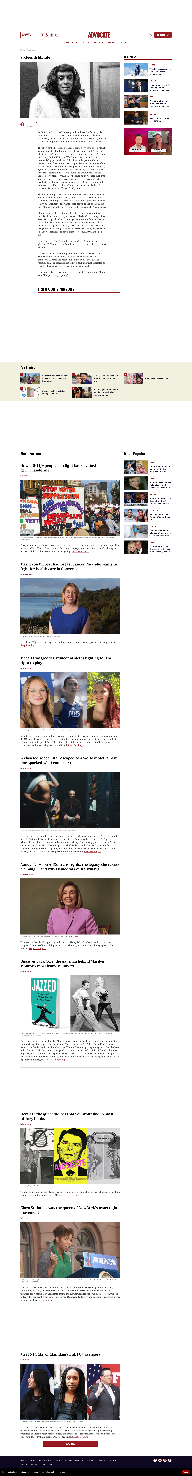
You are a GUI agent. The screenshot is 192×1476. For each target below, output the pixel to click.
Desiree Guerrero (26, 668)
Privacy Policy (44, 1472)
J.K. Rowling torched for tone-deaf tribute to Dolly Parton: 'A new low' (160, 470)
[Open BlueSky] (47, 35)
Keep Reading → (80, 551)
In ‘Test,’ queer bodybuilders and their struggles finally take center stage (106, 392)
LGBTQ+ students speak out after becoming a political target (106, 378)
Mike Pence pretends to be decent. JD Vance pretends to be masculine (160, 73)
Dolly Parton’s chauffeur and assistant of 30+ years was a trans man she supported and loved (160, 487)
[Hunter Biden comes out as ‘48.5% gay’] (136, 118)
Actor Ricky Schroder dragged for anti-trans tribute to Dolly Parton (159, 549)
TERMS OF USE (102, 1460)
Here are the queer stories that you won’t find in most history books (66, 1116)
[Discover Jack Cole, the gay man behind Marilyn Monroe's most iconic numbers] (70, 1003)
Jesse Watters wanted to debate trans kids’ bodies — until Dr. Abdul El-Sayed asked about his (160, 503)
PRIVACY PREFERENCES (88, 1460)
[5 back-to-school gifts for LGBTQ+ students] (30, 392)
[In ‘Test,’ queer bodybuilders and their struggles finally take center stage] (82, 392)
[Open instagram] (57, 35)
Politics (69, 42)
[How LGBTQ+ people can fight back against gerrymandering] (70, 507)
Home (22, 50)
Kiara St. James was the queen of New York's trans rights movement (69, 1210)
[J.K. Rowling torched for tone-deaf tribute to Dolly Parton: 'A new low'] (136, 467)
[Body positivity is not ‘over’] (133, 378)
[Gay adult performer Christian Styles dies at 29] (136, 515)
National (152, 81)
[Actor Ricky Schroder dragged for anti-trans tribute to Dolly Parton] (136, 547)
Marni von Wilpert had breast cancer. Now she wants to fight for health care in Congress (68, 566)
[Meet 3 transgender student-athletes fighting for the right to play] (70, 700)
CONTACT (23, 1460)
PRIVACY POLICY (74, 1460)
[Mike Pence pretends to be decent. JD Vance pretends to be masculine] (136, 69)
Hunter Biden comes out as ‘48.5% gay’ (160, 119)
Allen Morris (25, 475)
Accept (185, 1472)
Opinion (123, 42)
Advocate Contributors (34, 123)
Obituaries (153, 510)
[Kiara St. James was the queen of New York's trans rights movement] (70, 1250)
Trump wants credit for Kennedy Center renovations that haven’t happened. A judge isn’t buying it (160, 90)
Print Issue (31, 50)
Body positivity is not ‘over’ (157, 378)
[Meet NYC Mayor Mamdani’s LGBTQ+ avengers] (70, 1391)
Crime (151, 97)
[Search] (151, 35)
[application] (148, 141)
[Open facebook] (42, 35)
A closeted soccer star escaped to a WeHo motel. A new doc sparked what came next (68, 760)
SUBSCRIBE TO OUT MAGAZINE (26, 35)
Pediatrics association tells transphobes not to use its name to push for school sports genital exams (160, 535)
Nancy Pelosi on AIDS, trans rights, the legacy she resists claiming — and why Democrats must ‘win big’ (69, 867)
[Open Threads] (52, 35)
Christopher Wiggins (27, 574)
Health (97, 42)
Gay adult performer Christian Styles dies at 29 (159, 517)
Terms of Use (60, 1472)
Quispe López (25, 1218)
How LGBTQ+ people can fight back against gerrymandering (58, 468)
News (84, 42)
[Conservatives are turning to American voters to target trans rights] (30, 378)
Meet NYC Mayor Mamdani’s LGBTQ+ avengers (60, 1354)
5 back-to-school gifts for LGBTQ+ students (53, 392)
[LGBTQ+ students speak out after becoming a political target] (82, 378)
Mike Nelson (74, 936)
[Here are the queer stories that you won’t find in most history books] (70, 1156)
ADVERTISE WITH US (61, 1460)
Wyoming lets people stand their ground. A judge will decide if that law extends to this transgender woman (160, 106)
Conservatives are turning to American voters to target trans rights (55, 378)
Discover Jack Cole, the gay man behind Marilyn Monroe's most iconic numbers (62, 963)
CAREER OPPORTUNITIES (45, 1460)
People (152, 462)
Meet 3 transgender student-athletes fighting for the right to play (66, 660)
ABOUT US (32, 1460)
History (111, 42)
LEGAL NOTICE (113, 1460)
